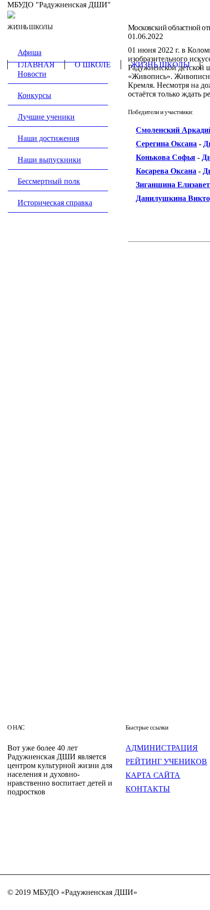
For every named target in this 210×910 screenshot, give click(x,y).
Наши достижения (48, 138)
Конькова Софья (165, 157)
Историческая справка (55, 202)
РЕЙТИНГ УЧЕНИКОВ (166, 761)
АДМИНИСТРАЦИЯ (162, 748)
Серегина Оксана (166, 143)
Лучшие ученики (46, 117)
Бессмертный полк (49, 181)
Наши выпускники (49, 160)
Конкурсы (34, 95)
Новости (32, 74)
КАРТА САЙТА (153, 775)
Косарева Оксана (166, 171)
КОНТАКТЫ (148, 789)
